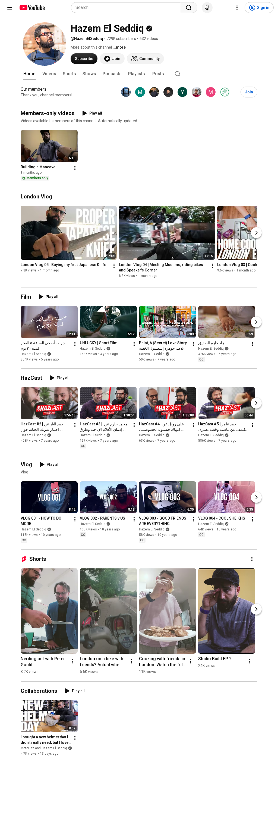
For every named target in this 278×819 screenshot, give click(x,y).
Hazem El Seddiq (33, 354)
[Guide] (10, 7)
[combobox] (127, 7)
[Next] (256, 232)
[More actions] (75, 168)
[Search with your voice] (207, 7)
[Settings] (237, 7)
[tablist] (139, 73)
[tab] (29, 73)
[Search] (188, 7)
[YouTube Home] (32, 7)
